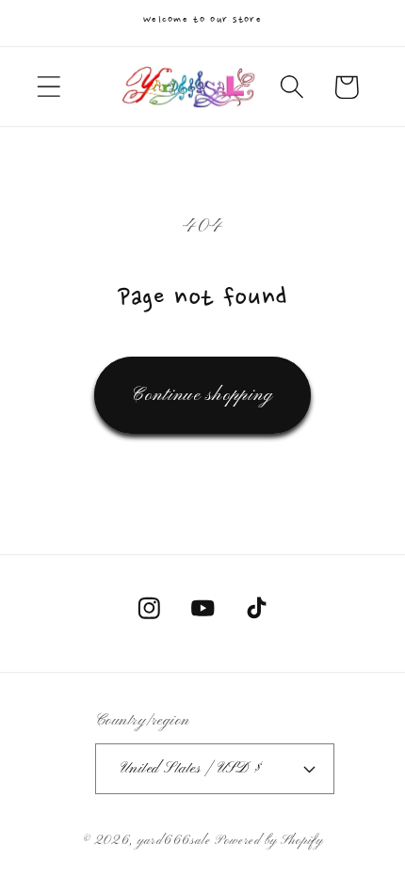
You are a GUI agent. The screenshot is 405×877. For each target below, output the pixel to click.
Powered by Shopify (269, 841)
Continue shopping (202, 395)
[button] (48, 87)
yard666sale (174, 841)
